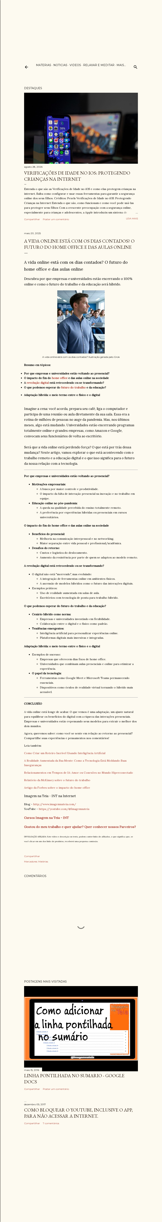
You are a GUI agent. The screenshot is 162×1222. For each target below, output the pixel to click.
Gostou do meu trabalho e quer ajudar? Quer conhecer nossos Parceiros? (80, 827)
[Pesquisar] (135, 66)
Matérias (43, 861)
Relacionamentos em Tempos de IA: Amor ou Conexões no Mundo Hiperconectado (78, 772)
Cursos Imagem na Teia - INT (46, 818)
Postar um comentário (56, 219)
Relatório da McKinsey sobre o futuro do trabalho (57, 780)
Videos (75, 65)
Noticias (60, 65)
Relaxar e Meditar (98, 65)
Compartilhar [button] (32, 219)
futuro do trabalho (73, 387)
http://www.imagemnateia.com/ (54, 804)
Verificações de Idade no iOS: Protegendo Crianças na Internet (77, 176)
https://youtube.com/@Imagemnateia (64, 809)
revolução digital (38, 382)
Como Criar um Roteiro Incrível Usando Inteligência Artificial (64, 753)
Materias (43, 65)
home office (60, 378)
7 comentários (51, 1123)
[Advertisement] (81, 27)
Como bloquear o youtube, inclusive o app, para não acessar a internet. (78, 1113)
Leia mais (132, 218)
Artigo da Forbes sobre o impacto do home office (57, 787)
